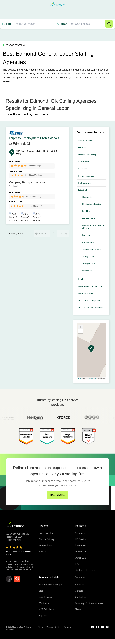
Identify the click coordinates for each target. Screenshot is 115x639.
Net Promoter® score (75, 73)
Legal (80, 279)
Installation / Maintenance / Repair (93, 226)
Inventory (86, 235)
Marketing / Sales (85, 293)
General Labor (88, 218)
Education (82, 147)
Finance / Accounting (87, 154)
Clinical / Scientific (85, 140)
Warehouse (87, 271)
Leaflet (80, 378)
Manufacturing (88, 242)
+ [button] (80, 327)
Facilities (86, 211)
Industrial (82, 190)
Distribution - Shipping (91, 204)
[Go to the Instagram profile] (107, 627)
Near (64, 23)
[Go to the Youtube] (97, 627)
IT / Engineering (85, 183)
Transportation (88, 263)
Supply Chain (88, 256)
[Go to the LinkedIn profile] (92, 627)
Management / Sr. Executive (90, 286)
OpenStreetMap (91, 378)
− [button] (80, 331)
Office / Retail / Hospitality (89, 300)
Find (8, 23)
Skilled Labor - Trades (91, 249)
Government (83, 162)
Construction (87, 197)
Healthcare (82, 169)
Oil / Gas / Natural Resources (90, 307)
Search (109, 24)
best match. (42, 114)
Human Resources (86, 176)
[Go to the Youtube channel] (102, 627)
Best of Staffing (15, 73)
